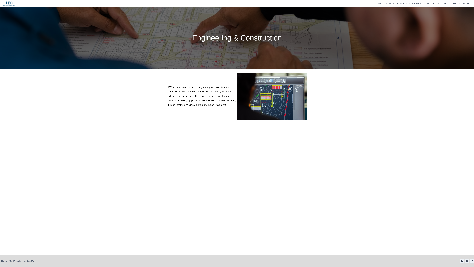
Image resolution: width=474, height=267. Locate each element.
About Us (390, 3)
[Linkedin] (472, 261)
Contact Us (464, 3)
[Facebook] (462, 261)
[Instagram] (467, 261)
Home (380, 3)
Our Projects (415, 3)
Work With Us (450, 3)
